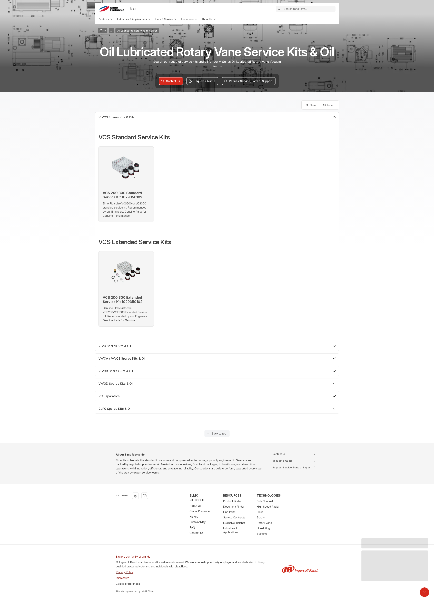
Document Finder (233, 506)
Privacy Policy (124, 572)
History (194, 516)
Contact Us (196, 533)
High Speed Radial (268, 506)
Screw (261, 517)
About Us (195, 505)
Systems (262, 533)
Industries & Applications (230, 530)
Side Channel (265, 501)
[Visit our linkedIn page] (135, 495)
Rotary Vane (264, 523)
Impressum (122, 578)
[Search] (279, 9)
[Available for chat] (424, 592)
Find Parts (229, 512)
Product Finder (232, 501)
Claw (260, 512)
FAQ (192, 527)
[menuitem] (105, 19)
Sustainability (198, 522)
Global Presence (200, 511)
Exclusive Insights (234, 523)
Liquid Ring (263, 528)
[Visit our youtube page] (144, 495)
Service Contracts (234, 517)
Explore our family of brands (133, 556)
